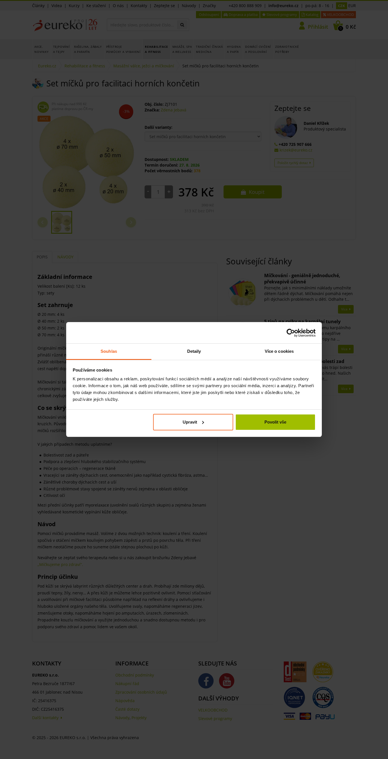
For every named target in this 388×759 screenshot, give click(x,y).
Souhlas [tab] (109, 351)
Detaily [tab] (194, 351)
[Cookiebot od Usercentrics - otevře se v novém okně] (291, 333)
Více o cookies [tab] (279, 351)
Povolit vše (275, 422)
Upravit (190, 422)
